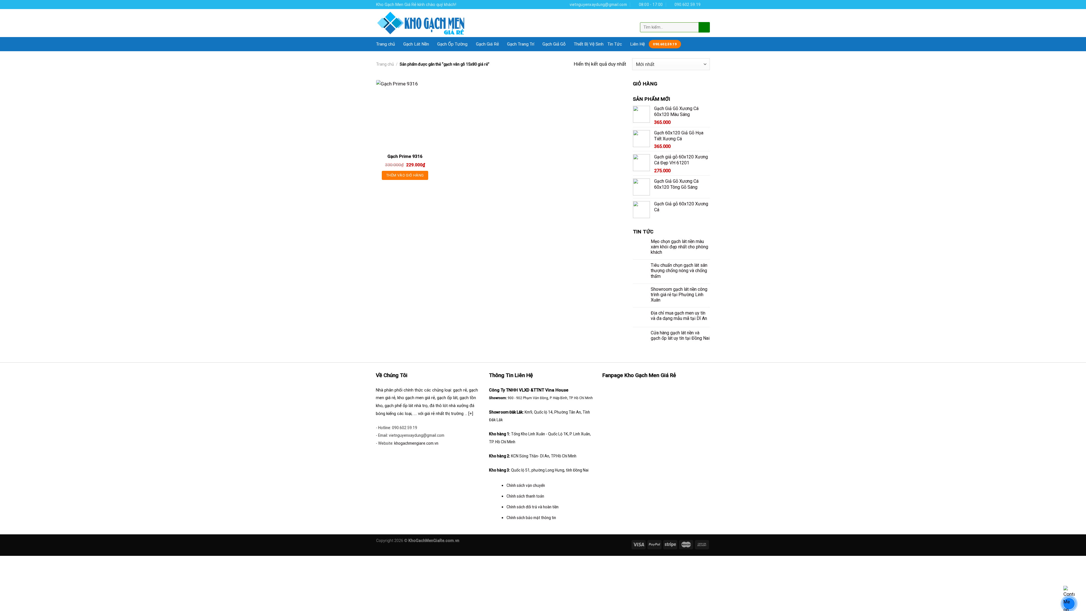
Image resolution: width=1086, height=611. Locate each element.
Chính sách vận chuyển (526, 485)
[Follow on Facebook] (707, 4)
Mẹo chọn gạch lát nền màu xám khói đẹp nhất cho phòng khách (679, 247)
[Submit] (704, 27)
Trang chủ (385, 44)
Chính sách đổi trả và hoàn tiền (533, 507)
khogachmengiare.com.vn (416, 443)
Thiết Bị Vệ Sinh (589, 44)
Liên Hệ (637, 44)
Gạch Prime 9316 (405, 156)
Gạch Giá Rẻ (487, 44)
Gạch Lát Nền (416, 44)
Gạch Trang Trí (520, 44)
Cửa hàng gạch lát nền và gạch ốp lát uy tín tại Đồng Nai (680, 335)
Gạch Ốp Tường (452, 44)
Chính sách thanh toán (525, 496)
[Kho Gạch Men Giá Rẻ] (421, 23)
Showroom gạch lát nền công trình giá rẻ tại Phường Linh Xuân (679, 295)
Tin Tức (614, 44)
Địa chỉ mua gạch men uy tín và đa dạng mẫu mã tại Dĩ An (679, 315)
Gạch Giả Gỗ (554, 44)
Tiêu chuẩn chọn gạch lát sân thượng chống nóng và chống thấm (679, 271)
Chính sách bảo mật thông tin (531, 517)
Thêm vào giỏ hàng (405, 175)
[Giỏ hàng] (705, 17)
